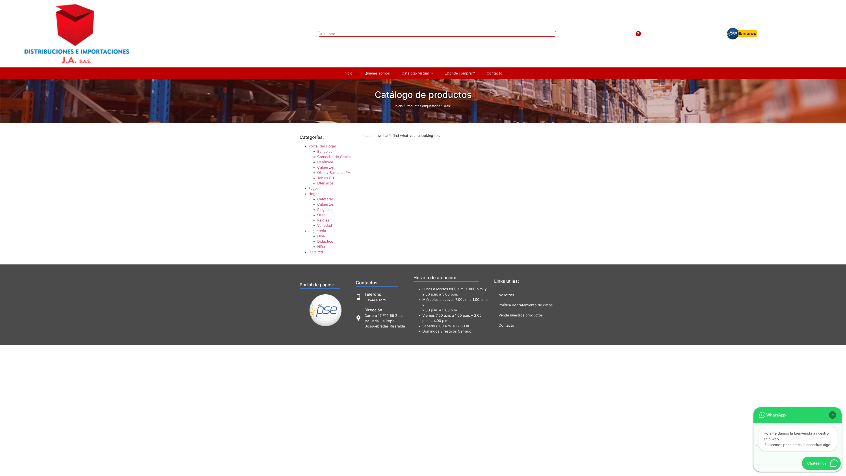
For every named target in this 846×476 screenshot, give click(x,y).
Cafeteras (325, 199)
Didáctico (325, 241)
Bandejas (324, 151)
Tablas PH (325, 178)
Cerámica (325, 162)
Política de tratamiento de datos (526, 305)
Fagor (313, 188)
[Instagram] (638, 33)
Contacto (494, 73)
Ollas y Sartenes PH (333, 172)
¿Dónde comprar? (460, 73)
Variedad (324, 225)
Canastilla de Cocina (334, 156)
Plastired (315, 252)
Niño (321, 246)
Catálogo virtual (415, 73)
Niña (321, 236)
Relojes (323, 220)
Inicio (348, 73)
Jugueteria (317, 231)
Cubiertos (325, 167)
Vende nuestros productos (521, 315)
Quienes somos (377, 73)
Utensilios (325, 183)
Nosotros (506, 295)
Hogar (313, 194)
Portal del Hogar (322, 146)
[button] (832, 415)
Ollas (321, 215)
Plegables (325, 209)
